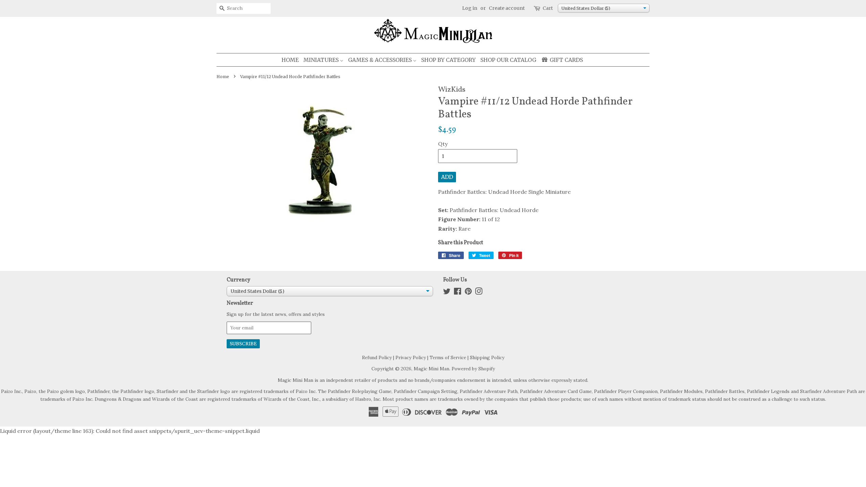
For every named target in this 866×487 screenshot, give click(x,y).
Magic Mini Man (431, 369)
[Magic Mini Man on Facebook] (457, 292)
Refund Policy (377, 357)
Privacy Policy (410, 357)
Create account (507, 8)
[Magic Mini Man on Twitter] (447, 292)
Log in (469, 8)
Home (222, 76)
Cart (548, 8)
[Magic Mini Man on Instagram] (478, 292)
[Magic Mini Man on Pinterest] (468, 292)
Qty (443, 143)
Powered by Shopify (473, 369)
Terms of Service (448, 357)
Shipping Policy (487, 357)
